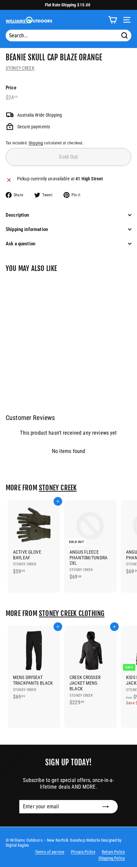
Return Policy (113, 851)
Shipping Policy (111, 858)
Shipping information (27, 229)
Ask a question (20, 244)
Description (17, 215)
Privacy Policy (83, 851)
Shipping (36, 143)
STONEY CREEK (20, 68)
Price (11, 88)
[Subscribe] (106, 806)
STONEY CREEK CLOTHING (71, 613)
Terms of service (49, 851)
